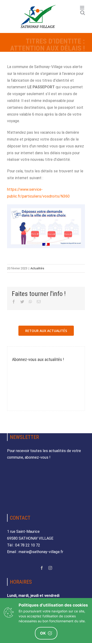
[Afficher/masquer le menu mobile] (82, 7)
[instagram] (50, 568)
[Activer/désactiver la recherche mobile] (82, 12)
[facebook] (42, 568)
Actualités (37, 268)
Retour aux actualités (46, 330)
